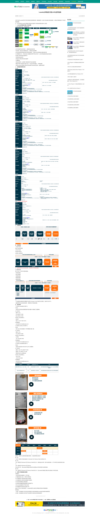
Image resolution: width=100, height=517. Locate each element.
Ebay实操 (50, 1)
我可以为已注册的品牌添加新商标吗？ (75, 66)
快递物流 (33, 1)
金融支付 (38, 1)
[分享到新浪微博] (46, 510)
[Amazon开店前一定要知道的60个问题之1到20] (70, 47)
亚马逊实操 (44, 1)
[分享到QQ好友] (48, 510)
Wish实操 (55, 1)
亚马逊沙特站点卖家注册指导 (73, 96)
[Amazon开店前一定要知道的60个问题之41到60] (70, 38)
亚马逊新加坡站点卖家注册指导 (73, 104)
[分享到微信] (50, 510)
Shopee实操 (67, 1)
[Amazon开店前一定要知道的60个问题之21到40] (70, 42)
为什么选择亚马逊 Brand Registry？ (74, 88)
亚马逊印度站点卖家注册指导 (73, 101)
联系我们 (52, 511)
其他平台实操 (80, 1)
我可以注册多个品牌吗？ (72, 76)
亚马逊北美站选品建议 (77, 22)
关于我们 (49, 511)
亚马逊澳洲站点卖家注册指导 (73, 107)
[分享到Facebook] (53, 510)
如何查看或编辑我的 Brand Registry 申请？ (75, 73)
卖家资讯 (27, 1)
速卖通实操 (61, 1)
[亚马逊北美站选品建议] (70, 24)
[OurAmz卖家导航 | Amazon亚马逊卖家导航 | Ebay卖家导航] (22, 8)
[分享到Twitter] (55, 510)
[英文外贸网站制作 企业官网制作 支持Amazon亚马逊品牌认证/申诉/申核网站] (70, 32)
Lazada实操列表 (82, 15)
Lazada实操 (74, 1)
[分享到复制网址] (57, 510)
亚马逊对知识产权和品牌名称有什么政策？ (75, 59)
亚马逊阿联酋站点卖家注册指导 (73, 99)
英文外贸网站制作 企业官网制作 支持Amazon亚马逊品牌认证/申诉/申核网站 (79, 33)
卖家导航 (17, 1)
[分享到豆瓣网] (51, 510)
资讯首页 (22, 1)
